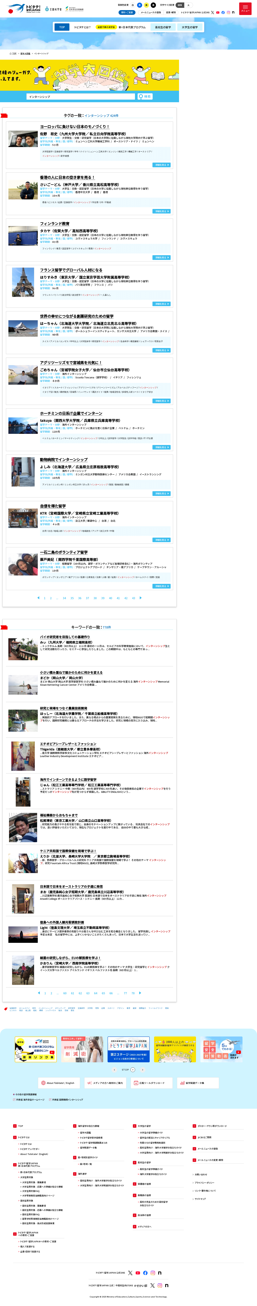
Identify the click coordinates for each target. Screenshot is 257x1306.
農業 (41, 1010)
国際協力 (142, 1008)
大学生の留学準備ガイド (151, 1132)
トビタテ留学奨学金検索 (91, 1137)
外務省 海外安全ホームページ (28, 1099)
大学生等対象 (26, 1177)
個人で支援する (27, 1246)
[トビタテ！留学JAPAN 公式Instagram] (228, 12)
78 (133, 993)
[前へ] (38, 598)
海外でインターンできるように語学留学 (68, 779)
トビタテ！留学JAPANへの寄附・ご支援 (38, 1241)
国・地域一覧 (86, 1164)
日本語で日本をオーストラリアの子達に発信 (71, 886)
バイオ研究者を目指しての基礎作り (65, 636)
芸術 (66, 1010)
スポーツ (111, 1008)
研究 (34, 1008)
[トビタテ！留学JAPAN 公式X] (212, 12)
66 (111, 993)
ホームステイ (24, 1008)
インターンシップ (45, 1008)
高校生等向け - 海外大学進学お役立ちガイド (101, 1180)
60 (64, 993)
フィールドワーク (156, 1008)
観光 (60, 1010)
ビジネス (13, 1010)
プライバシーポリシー (205, 1182)
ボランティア (60, 1008)
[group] (36, 1049)
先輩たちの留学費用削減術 (152, 1142)
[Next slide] (142, 1070)
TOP (62, 27)
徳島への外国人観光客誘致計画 (62, 922)
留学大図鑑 (85, 1132)
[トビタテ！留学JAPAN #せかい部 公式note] (166, 1285)
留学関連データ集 (88, 1147)
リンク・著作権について (205, 1190)
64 (95, 993)
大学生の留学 (190, 27)
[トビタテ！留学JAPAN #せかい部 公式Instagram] (160, 1285)
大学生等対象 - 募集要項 (34, 1182)
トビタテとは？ (82, 27)
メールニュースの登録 (151, 12)
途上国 (28, 1010)
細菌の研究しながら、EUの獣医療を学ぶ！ (70, 957)
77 (125, 993)
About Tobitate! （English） (34, 1154)
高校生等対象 (26, 1200)
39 (102, 598)
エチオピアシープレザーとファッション (68, 743)
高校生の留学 (163, 27)
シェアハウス (50, 1010)
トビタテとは (26, 1144)
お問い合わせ (201, 1174)
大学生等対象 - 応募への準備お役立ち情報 (42, 1186)
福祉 (35, 1010)
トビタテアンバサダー (30, 1149)
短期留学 (13, 1008)
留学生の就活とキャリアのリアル (155, 1137)
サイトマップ (200, 1198)
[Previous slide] (114, 1070)
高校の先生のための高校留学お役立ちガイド (154, 1203)
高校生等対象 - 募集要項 (34, 1205)
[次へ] (141, 598)
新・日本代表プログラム (122, 27)
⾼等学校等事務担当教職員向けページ (40, 1218)
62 (80, 993)
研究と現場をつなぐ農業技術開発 (63, 708)
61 (72, 993)
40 (110, 598)
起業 (103, 1008)
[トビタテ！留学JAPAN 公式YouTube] (217, 12)
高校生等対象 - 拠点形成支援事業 (38, 1223)
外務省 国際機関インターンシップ (66, 1099)
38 (95, 598)
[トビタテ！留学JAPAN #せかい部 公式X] (152, 1285)
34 (64, 598)
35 (72, 598)
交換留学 (81, 1008)
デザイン (120, 1008)
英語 (21, 1010)
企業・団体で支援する (30, 1251)
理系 (97, 1008)
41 (118, 598)
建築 (134, 1008)
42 (125, 598)
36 (79, 598)
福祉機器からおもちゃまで (59, 815)
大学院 (90, 1008)
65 (103, 993)
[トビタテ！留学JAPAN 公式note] (233, 12)
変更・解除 (171, 12)
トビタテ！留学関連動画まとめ (94, 1142)
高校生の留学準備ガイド (151, 1169)
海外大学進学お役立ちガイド (153, 1174)
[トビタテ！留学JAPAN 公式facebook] (223, 12)
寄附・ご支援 (127, 12)
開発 (167, 1008)
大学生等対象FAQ (31, 1191)
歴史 (72, 1010)
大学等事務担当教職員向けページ (38, 1195)
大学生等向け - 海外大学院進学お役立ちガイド (102, 1185)
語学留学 (71, 1008)
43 (133, 598)
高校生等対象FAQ (31, 1214)
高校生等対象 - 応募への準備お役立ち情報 (42, 1210)
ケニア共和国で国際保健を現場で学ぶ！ (68, 850)
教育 (128, 1008)
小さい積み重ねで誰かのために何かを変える (71, 672)
